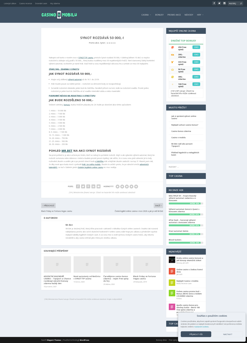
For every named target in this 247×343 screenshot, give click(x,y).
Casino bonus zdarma (181, 131)
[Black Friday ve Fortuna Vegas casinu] (147, 264)
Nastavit (227, 334)
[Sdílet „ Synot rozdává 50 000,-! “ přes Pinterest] (88, 186)
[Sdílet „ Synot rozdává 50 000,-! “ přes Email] (98, 186)
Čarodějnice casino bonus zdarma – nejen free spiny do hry (116, 278)
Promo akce (174, 15)
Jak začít (185, 263)
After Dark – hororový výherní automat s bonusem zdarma (182, 221)
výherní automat (75, 79)
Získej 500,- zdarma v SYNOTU (64, 69)
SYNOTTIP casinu (85, 57)
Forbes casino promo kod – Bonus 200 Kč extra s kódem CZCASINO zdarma (189, 293)
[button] (241, 316)
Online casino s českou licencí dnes (190, 270)
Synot (102, 43)
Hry (199, 15)
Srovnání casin (41, 3)
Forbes (179, 298)
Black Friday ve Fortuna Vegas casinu (144, 277)
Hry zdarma (55, 3)
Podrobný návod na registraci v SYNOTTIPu (72, 95)
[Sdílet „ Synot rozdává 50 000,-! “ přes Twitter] (83, 186)
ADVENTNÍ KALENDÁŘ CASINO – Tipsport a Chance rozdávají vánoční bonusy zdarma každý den (57, 280)
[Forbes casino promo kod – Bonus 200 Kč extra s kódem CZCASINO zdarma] (172, 293)
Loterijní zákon (10, 3)
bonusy (67, 104)
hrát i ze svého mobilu (91, 164)
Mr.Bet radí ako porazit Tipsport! (182, 145)
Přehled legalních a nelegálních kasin (185, 153)
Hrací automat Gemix (178, 231)
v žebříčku (99, 161)
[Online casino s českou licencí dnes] (172, 271)
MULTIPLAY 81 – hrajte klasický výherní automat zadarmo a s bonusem (182, 198)
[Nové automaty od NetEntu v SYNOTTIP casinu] (87, 264)
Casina (145, 15)
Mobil (179, 283)
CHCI (196, 47)
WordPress (84, 340)
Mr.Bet (67, 150)
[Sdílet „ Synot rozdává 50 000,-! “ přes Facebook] (78, 186)
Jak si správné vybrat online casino (183, 117)
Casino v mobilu (178, 137)
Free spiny (173, 340)
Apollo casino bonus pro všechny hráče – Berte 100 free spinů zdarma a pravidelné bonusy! (188, 308)
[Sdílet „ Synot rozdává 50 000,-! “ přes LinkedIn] (93, 186)
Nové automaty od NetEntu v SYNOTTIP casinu (87, 277)
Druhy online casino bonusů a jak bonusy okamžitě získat (190, 259)
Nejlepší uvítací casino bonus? (184, 125)
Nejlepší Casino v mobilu (187, 281)
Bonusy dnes (161, 340)
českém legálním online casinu (90, 167)
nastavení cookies (201, 327)
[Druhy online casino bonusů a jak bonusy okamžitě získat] (172, 260)
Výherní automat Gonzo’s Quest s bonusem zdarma (184, 210)
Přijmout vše (196, 334)
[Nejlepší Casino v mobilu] (172, 282)
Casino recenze (25, 3)
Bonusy (159, 15)
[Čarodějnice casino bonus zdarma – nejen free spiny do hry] (117, 264)
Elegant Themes (54, 340)
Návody (189, 15)
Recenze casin (186, 283)
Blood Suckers (175, 240)
